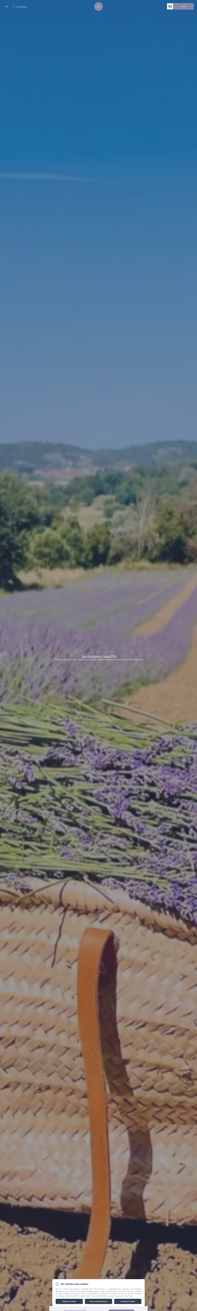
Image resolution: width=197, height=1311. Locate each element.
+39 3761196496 (21, 7)
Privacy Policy (127, 1296)
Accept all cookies (128, 1301)
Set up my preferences (98, 1301)
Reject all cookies (69, 1301)
